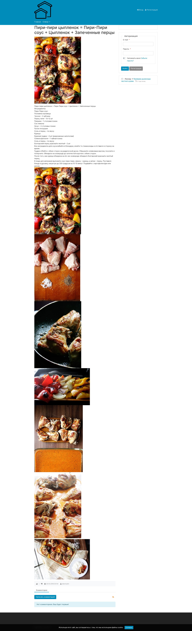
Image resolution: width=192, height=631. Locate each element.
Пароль (126, 49)
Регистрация (152, 10)
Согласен (129, 627)
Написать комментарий (45, 597)
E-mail (125, 40)
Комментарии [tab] (41, 590)
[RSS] (113, 597)
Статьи (46, 22)
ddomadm (65, 584)
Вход (141, 10)
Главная (37, 22)
